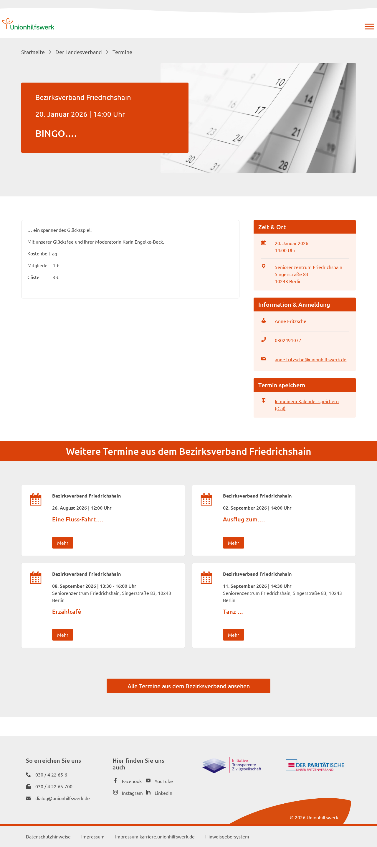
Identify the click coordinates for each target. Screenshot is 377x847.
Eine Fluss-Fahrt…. (77, 519)
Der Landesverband (78, 52)
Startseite (33, 52)
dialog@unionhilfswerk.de (62, 798)
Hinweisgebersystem (227, 836)
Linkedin (163, 793)
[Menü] (369, 26)
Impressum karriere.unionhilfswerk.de (155, 836)
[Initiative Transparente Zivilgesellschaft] (231, 771)
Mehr (62, 543)
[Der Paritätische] (315, 769)
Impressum (93, 836)
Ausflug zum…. (244, 519)
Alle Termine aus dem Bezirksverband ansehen (189, 686)
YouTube (164, 781)
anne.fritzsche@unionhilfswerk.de (310, 359)
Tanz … (233, 611)
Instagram (132, 793)
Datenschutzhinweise (48, 836)
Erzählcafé (66, 611)
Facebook (132, 781)
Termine (122, 52)
